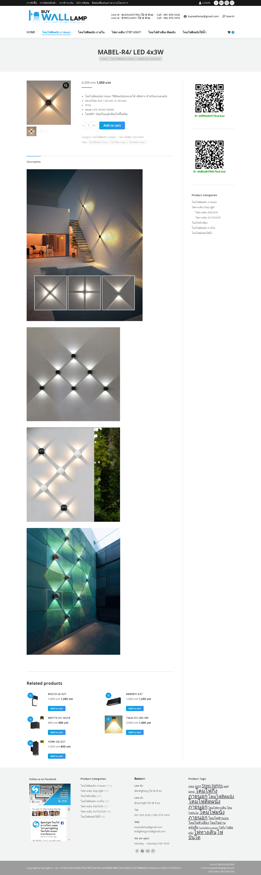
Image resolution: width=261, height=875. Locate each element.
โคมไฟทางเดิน (217, 808)
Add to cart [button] (56, 708)
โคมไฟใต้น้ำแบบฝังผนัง (208, 828)
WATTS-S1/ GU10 (59, 717)
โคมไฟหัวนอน (218, 818)
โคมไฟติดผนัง (221, 796)
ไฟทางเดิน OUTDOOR (207, 217)
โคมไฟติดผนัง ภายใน (203, 228)
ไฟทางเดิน (205, 832)
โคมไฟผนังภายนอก (137, 142)
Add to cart (112, 125)
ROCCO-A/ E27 (57, 694)
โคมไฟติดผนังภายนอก (98, 142)
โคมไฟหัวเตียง (200, 222)
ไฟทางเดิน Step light (203, 207)
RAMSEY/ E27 (134, 694)
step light (194, 786)
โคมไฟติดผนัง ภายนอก (104, 137)
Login (206, 2)
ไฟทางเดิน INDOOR (206, 212)
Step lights (212, 786)
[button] (66, 85)
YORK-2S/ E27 (56, 741)
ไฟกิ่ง (222, 827)
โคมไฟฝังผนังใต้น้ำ (202, 233)
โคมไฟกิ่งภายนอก (118, 142)
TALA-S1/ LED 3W (137, 717)
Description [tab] (34, 161)
